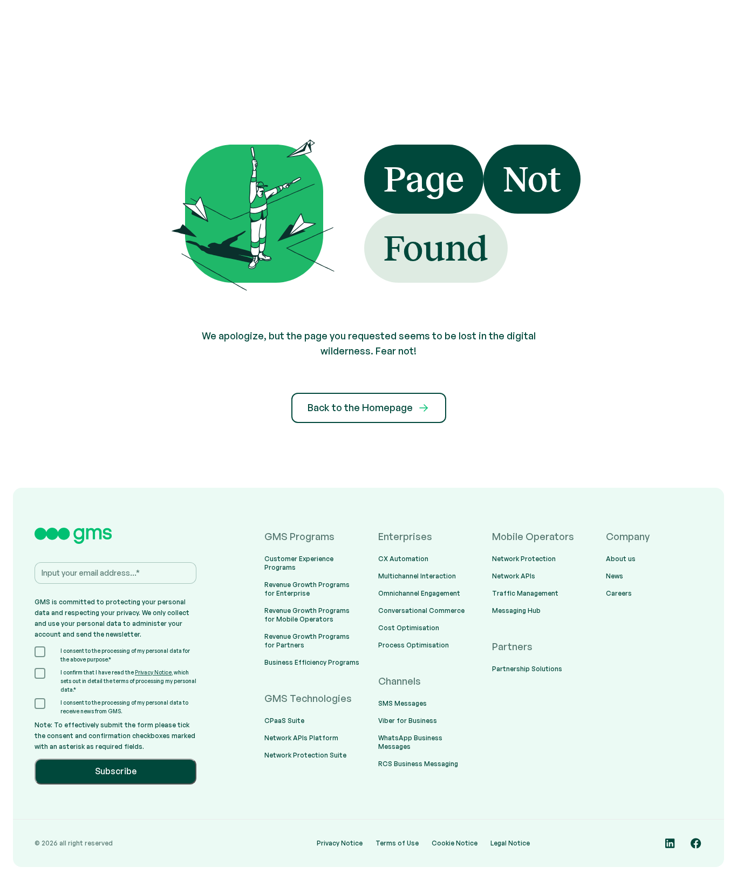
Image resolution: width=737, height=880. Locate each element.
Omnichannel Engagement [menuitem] (419, 593)
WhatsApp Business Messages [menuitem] (410, 742)
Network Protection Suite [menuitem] (305, 755)
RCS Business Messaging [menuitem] (418, 764)
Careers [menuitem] (619, 593)
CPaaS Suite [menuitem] (284, 721)
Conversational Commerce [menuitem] (421, 610)
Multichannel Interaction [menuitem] (417, 576)
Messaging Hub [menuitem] (516, 610)
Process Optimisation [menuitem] (413, 645)
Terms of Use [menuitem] (397, 843)
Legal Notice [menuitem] (510, 843)
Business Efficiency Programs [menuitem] (311, 662)
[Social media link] (670, 843)
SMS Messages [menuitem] (402, 703)
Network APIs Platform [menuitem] (301, 738)
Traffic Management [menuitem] (525, 593)
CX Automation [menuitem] (403, 559)
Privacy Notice (153, 672)
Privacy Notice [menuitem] (340, 843)
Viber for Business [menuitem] (407, 721)
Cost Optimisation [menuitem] (408, 628)
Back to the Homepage (360, 407)
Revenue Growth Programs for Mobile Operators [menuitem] (307, 614)
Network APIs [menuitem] (513, 576)
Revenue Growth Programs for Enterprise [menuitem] (307, 589)
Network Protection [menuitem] (524, 559)
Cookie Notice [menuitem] (454, 843)
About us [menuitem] (621, 559)
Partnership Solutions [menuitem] (527, 669)
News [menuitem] (614, 576)
